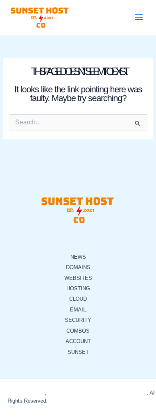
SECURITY (78, 320)
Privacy (58, 401)
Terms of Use (86, 401)
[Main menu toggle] (139, 17)
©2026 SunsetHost (23, 393)
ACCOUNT (78, 341)
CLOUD (78, 299)
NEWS (78, 257)
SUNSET (78, 352)
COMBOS (78, 331)
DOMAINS (78, 267)
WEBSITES (78, 278)
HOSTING (78, 288)
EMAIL (78, 310)
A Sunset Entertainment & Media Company (97, 393)
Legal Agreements (127, 401)
